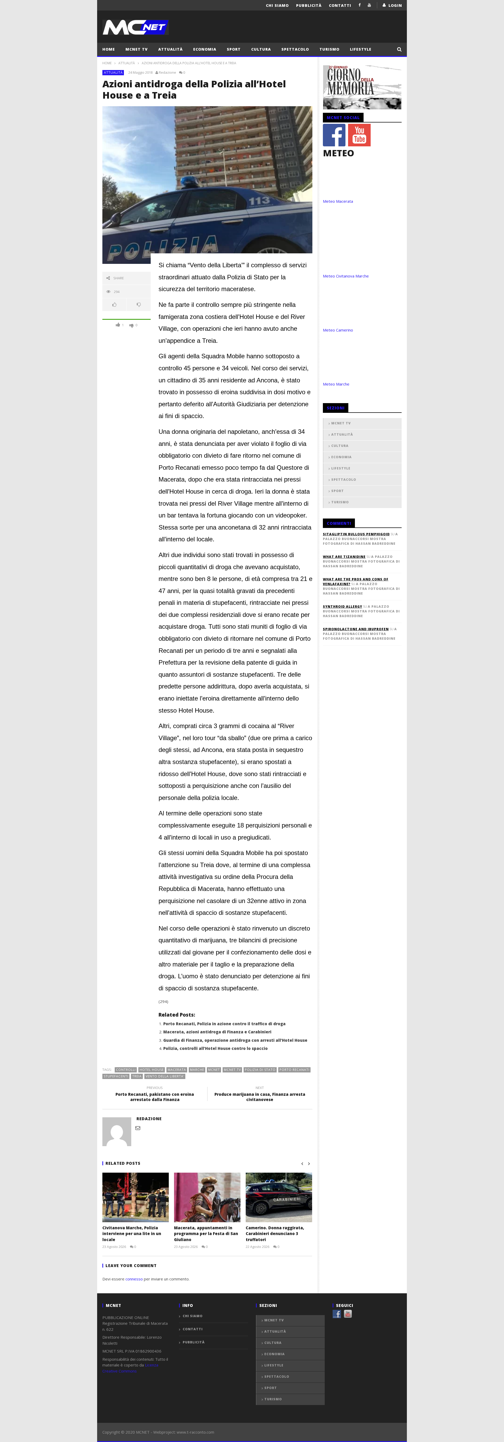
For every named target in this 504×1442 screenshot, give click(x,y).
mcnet (214, 1069)
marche (197, 1069)
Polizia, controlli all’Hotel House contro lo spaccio (215, 1048)
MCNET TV (136, 49)
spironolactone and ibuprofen (356, 629)
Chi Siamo (277, 5)
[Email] (138, 1128)
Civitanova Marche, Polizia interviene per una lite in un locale (131, 1233)
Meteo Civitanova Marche (346, 276)
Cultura (261, 49)
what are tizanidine (344, 556)
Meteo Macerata (338, 201)
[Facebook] (360, 5)
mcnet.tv (232, 1069)
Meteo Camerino (338, 330)
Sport (234, 49)
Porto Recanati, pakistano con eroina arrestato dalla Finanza (155, 1094)
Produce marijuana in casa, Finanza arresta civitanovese (259, 1094)
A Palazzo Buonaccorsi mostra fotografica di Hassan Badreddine (360, 539)
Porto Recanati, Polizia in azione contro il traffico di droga (224, 1023)
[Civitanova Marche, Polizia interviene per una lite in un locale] (135, 1197)
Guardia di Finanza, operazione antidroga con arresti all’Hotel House (235, 1040)
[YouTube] (369, 5)
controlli (126, 1069)
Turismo (329, 49)
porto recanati (294, 1069)
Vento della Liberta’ (165, 1076)
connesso (134, 1278)
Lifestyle (360, 49)
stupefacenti (116, 1076)
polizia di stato (260, 1069)
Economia (204, 49)
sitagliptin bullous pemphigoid (356, 534)
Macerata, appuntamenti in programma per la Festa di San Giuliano (206, 1233)
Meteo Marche (336, 384)
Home (108, 49)
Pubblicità (309, 5)
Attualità (170, 49)
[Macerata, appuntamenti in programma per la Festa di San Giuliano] (207, 1197)
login (395, 5)
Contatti (340, 5)
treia (137, 1076)
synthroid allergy (342, 606)
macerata (177, 1069)
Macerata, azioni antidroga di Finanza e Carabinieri (217, 1031)
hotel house (152, 1069)
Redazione (167, 72)
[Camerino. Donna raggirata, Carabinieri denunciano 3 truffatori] (279, 1197)
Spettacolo (295, 49)
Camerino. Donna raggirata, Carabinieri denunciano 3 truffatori (275, 1233)
